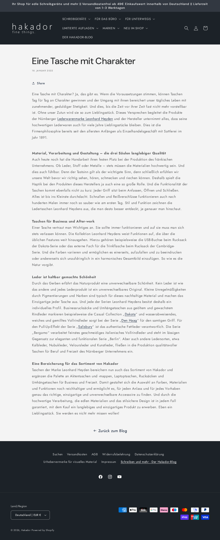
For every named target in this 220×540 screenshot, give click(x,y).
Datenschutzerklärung (149, 454)
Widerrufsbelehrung (116, 454)
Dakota (130, 314)
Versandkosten (77, 454)
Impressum (108, 462)
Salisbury (85, 326)
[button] (76, 18)
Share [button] (41, 83)
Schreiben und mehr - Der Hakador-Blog (149, 462)
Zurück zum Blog (112, 431)
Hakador (26, 530)
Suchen (58, 454)
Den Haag (129, 320)
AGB (95, 454)
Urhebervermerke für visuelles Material (70, 462)
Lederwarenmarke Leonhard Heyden (85, 118)
